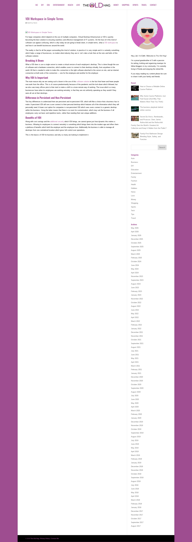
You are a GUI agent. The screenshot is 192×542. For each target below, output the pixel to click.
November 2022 (137, 299)
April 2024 (135, 273)
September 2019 (137, 433)
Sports (135, 5)
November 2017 (137, 515)
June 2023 (135, 288)
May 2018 (134, 493)
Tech (35, 23)
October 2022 (136, 303)
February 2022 (136, 325)
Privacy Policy (45, 538)
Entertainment (59, 5)
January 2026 (136, 235)
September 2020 (137, 388)
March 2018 (135, 500)
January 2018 (136, 507)
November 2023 (137, 276)
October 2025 (136, 243)
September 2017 (137, 522)
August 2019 (136, 437)
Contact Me (55, 538)
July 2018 (134, 485)
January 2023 (136, 295)
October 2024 (136, 261)
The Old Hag (161, 56)
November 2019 (137, 425)
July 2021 (134, 351)
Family (133, 177)
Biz (37, 5)
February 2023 (136, 291)
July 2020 (134, 396)
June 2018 (135, 489)
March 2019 (135, 455)
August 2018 (136, 481)
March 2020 (135, 411)
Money (116, 5)
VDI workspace (110, 43)
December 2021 (137, 332)
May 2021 (134, 358)
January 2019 (136, 463)
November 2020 (137, 381)
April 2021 (135, 362)
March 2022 (135, 321)
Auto (133, 158)
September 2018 (137, 478)
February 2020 (136, 414)
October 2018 (136, 474)
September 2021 (137, 343)
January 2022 (136, 329)
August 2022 (136, 306)
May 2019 (134, 448)
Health (70, 5)
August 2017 (136, 526)
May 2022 (134, 314)
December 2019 (137, 422)
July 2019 (134, 440)
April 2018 (135, 496)
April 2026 (135, 232)
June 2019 (135, 444)
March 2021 (135, 366)
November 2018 (137, 470)
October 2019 (136, 429)
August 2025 (136, 250)
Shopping (125, 5)
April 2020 (135, 407)
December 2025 (137, 239)
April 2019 (135, 451)
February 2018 (136, 504)
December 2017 (137, 511)
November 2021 (137, 336)
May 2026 (134, 228)
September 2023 (137, 280)
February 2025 (136, 258)
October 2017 (136, 519)
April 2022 (135, 317)
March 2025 (135, 254)
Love (78, 5)
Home (133, 192)
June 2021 (135, 355)
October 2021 (136, 340)
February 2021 (136, 369)
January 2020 (136, 418)
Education (135, 170)
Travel (144, 5)
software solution (83, 81)
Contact (153, 5)
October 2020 (136, 384)
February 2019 (136, 459)
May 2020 (134, 403)
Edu (48, 5)
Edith (30, 23)
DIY (42, 5)
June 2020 (135, 399)
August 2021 (136, 347)
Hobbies (134, 188)
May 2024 (134, 269)
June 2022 (135, 310)
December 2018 (137, 466)
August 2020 (136, 392)
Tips (132, 214)
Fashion (134, 181)
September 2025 (137, 247)
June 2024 (135, 265)
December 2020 (137, 377)
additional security (57, 122)
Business (134, 162)
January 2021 (136, 373)
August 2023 (136, 284)
